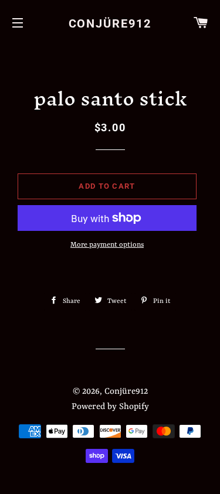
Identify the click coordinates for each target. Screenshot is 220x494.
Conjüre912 (110, 23)
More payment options (107, 245)
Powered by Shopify (110, 407)
